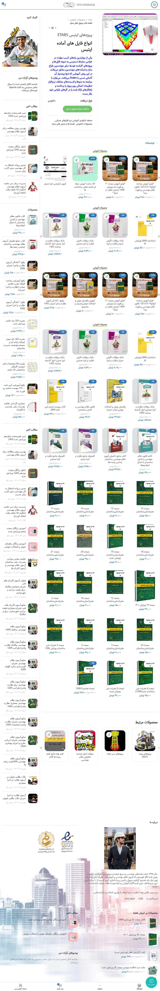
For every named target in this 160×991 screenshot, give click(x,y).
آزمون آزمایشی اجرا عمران (55, 184)
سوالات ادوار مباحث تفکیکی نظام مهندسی (85, 757)
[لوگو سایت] (80, 5)
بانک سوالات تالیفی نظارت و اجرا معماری (85, 242)
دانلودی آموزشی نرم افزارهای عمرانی (70, 120)
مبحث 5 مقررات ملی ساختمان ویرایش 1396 (55, 646)
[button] (76, 160)
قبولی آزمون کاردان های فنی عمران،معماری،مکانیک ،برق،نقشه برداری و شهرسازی (15, 586)
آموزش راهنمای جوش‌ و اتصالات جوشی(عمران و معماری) (85, 304)
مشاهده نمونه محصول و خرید (77, 109)
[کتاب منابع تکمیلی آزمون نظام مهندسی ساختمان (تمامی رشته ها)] (32, 247)
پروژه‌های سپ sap (115, 754)
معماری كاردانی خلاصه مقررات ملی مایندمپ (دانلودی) (14, 406)
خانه (90, 19)
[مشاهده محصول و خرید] (46, 160)
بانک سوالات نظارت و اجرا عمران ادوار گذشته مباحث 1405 (55, 244)
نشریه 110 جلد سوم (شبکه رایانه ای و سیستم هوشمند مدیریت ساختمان (14, 343)
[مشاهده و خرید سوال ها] (79, 734)
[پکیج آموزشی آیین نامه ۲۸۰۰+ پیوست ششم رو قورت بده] (32, 390)
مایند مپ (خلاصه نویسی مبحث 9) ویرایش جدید (123, 967)
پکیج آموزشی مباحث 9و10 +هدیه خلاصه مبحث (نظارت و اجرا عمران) (15, 285)
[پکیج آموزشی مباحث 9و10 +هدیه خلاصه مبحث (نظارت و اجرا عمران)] (32, 287)
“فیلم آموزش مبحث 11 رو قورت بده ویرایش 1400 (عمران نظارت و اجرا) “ (115, 188)
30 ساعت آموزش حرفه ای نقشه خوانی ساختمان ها (85, 187)
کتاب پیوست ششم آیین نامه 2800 (55, 408)
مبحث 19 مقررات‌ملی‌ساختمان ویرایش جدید (115, 555)
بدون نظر (9, 120)
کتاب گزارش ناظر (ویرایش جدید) (130, 952)
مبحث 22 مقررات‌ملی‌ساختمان (145, 646)
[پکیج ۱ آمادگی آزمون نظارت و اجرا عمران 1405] (32, 307)
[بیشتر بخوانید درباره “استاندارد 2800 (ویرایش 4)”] (136, 216)
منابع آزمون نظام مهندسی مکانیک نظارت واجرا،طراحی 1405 (15, 644)
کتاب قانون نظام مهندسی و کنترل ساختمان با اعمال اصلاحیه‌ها (145, 460)
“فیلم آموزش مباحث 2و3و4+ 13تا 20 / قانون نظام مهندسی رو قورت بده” (145, 188)
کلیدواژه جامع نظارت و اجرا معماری (55, 457)
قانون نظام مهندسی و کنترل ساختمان (85, 408)
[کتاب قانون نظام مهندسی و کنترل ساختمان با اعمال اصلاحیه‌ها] (32, 224)
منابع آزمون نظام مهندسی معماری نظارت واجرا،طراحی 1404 (15, 703)
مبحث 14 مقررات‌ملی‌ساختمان (85, 510)
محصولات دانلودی (77, 19)
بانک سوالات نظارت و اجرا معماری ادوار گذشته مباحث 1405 (145, 410)
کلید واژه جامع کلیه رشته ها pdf (55, 755)
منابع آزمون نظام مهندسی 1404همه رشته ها (14, 761)
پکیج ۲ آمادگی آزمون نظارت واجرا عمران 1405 (15, 265)
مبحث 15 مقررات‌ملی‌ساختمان (115, 599)
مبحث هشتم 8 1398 (85, 688)
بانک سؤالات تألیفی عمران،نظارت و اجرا (115, 242)
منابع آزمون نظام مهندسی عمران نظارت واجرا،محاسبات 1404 (15, 721)
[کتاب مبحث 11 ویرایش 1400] (153, 923)
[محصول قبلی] (55, 28)
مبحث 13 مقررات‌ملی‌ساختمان (115, 510)
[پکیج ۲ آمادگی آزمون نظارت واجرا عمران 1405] (32, 267)
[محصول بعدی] (49, 28)
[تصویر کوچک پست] (33, 116)
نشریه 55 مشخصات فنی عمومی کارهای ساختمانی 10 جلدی (13, 366)
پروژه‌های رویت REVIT (145, 755)
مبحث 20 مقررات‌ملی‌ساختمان (85, 553)
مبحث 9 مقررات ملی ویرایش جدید (115, 690)
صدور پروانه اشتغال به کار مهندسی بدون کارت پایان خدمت (15, 168)
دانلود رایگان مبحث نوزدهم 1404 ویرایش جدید (16, 149)
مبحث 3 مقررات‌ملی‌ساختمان (115, 646)
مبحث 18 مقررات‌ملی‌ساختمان (145, 553)
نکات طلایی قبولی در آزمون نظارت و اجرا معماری (16, 780)
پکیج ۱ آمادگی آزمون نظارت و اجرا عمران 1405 (55, 302)
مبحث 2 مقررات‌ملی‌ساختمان (55, 599)
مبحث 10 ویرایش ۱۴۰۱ (145, 605)
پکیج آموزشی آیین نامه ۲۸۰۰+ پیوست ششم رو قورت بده (14, 388)
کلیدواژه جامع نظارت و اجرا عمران (85, 457)
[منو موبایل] (154, 5)
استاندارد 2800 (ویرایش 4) (145, 242)
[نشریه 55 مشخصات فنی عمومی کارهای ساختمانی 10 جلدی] (32, 370)
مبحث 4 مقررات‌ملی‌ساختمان (85, 646)
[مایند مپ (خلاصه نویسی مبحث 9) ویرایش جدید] (153, 971)
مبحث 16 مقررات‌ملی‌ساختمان (85, 599)
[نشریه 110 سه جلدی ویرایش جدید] (32, 326)
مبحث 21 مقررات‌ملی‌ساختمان (55, 553)
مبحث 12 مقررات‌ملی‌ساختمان (145, 510)
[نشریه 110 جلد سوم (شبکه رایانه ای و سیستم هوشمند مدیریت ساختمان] (32, 347)
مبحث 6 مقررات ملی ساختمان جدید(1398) (145, 690)
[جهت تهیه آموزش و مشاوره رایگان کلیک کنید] (136, 160)
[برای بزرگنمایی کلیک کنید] (152, 50)
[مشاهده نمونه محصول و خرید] (139, 734)
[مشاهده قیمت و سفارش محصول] (49, 734)
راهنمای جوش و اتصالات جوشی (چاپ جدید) (115, 408)
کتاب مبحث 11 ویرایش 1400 (132, 919)
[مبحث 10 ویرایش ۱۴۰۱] (153, 939)
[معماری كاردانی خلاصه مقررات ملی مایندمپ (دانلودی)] (32, 410)
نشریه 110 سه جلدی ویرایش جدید (15, 322)
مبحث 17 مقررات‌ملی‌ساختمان (55, 510)
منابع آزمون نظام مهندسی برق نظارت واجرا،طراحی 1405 (16, 684)
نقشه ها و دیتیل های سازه (81, 23)
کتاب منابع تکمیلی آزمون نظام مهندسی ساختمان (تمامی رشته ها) (115, 459)
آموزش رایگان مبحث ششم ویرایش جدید (47, 919)
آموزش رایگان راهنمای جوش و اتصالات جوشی (44, 934)
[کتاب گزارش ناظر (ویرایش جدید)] (153, 956)
